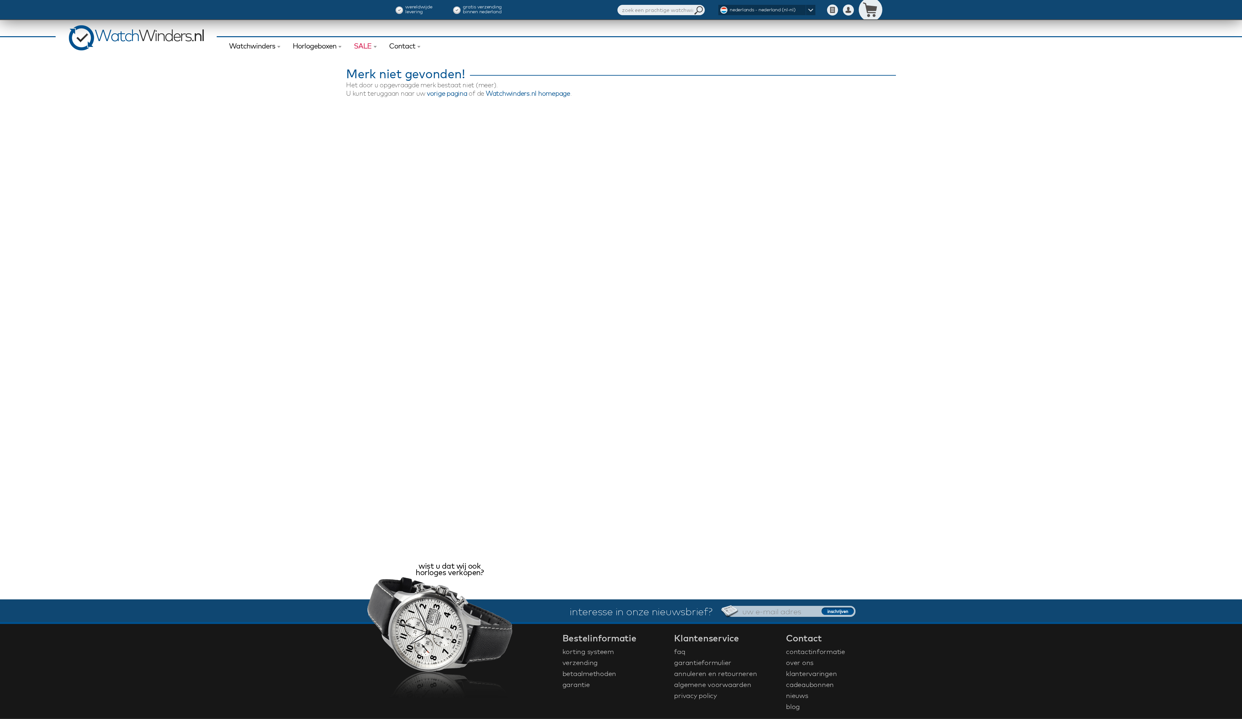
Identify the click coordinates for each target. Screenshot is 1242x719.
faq (679, 651)
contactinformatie (815, 651)
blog (793, 706)
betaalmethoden (589, 673)
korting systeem (588, 651)
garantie (576, 684)
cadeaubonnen (810, 684)
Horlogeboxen (314, 45)
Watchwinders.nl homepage (528, 93)
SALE (363, 45)
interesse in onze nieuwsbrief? (641, 611)
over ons (799, 662)
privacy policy (695, 695)
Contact (402, 45)
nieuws (797, 695)
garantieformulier (702, 662)
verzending (580, 662)
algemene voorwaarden (712, 684)
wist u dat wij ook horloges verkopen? (450, 570)
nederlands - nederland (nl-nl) (763, 9)
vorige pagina (447, 93)
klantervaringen (811, 673)
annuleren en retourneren (715, 673)
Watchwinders (252, 45)
